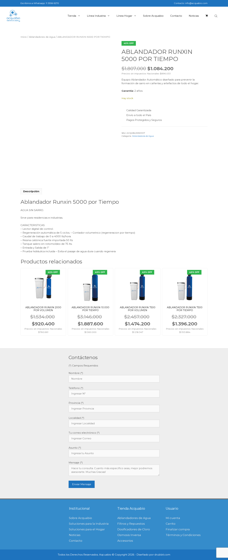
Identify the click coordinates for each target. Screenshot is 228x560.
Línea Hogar (124, 15)
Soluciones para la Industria (89, 523)
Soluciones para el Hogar (87, 529)
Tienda (72, 15)
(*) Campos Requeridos (83, 365)
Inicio (24, 37)
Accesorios (125, 540)
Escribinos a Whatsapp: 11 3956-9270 (40, 3)
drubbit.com (162, 554)
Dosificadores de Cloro (133, 529)
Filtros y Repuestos (131, 523)
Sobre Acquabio (153, 15)
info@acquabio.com (196, 3)
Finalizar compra (178, 529)
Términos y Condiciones (183, 535)
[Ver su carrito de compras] (206, 16)
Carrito (170, 523)
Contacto (176, 15)
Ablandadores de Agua (42, 37)
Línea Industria (96, 15)
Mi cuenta (173, 518)
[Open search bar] (216, 16)
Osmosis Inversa (129, 535)
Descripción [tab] (31, 191)
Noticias (194, 15)
